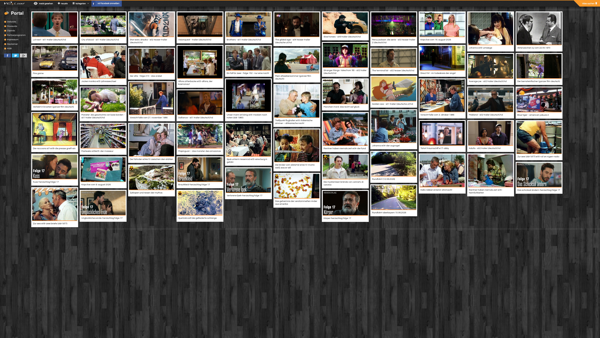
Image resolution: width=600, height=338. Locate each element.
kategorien (81, 4)
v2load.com (15, 3)
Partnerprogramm (16, 35)
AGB (9, 48)
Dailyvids (11, 22)
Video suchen (588, 4)
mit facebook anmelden (108, 3)
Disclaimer (12, 44)
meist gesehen (46, 4)
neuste (64, 4)
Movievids (12, 26)
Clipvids (11, 31)
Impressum (12, 39)
